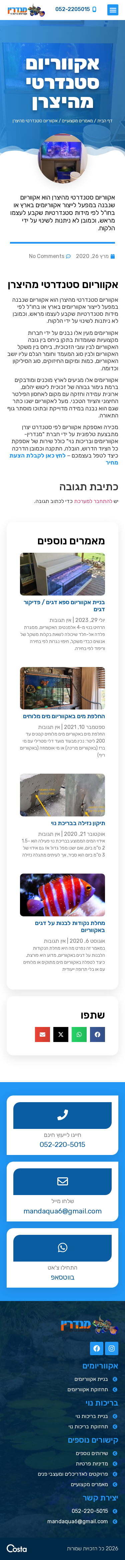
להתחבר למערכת (93, 501)
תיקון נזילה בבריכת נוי (78, 823)
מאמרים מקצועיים (77, 120)
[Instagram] (111, 1348)
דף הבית (104, 120)
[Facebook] (96, 1348)
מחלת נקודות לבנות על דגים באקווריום (70, 926)
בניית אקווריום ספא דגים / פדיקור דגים (64, 606)
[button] (112, 9)
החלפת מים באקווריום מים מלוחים (64, 716)
